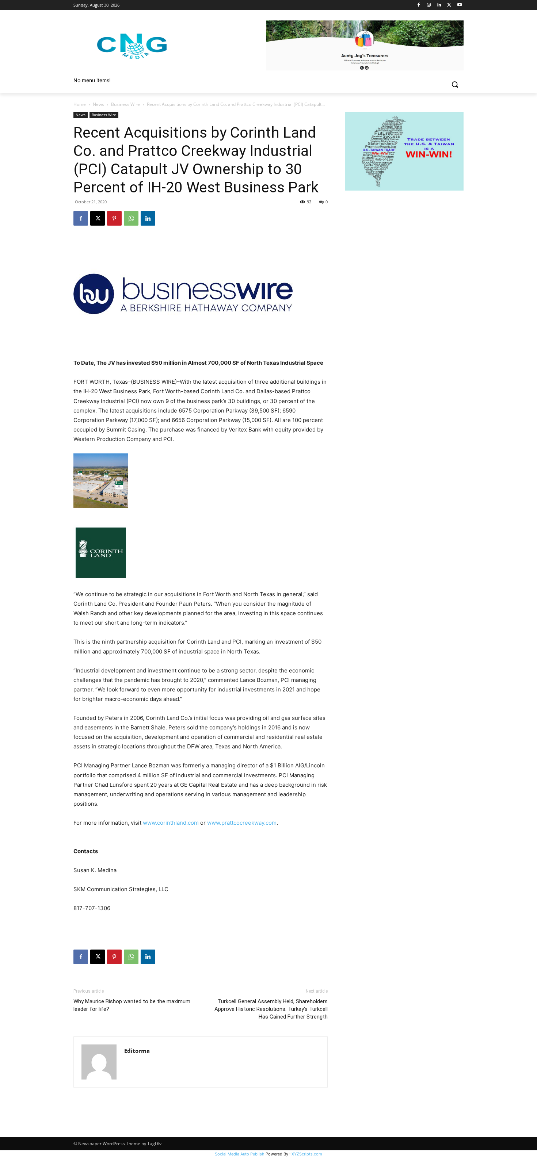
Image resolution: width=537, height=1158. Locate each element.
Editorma (137, 1050)
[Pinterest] (114, 218)
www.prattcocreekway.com (242, 822)
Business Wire (125, 104)
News (98, 104)
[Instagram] (429, 5)
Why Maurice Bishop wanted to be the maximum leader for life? (131, 1005)
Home (79, 104)
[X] (449, 5)
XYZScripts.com (307, 1154)
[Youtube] (459, 5)
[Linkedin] (439, 5)
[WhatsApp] (131, 218)
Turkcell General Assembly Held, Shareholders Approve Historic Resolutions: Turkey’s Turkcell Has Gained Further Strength (271, 1009)
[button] (455, 84)
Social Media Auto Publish (239, 1154)
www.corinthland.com (171, 822)
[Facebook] (419, 5)
